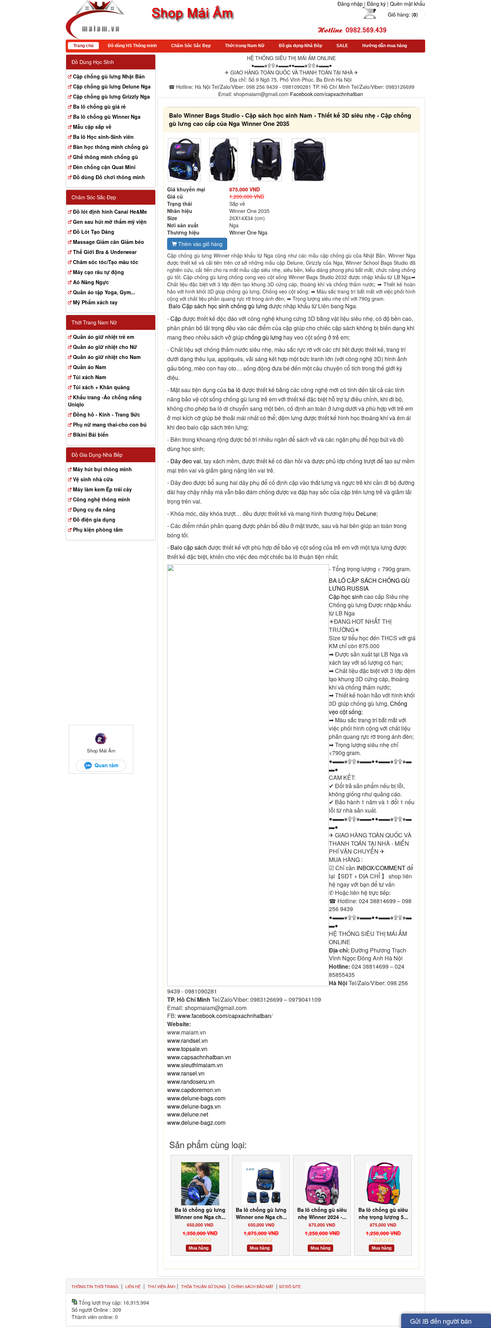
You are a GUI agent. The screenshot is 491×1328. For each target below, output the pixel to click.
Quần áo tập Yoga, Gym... (104, 292)
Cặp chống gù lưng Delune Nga (112, 86)
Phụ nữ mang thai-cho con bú (110, 424)
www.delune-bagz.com (196, 1122)
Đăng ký (376, 3)
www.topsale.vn (187, 1049)
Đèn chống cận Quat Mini (104, 166)
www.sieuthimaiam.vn (195, 1065)
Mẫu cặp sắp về (92, 126)
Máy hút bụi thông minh (102, 469)
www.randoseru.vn (191, 1081)
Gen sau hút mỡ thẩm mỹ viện (110, 221)
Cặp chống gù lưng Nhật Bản (109, 76)
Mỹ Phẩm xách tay (95, 302)
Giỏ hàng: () (403, 14)
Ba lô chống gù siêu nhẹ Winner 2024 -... (322, 1213)
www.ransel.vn (186, 1073)
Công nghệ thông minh (101, 499)
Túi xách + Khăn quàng (101, 387)
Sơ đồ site (290, 1286)
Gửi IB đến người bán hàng (441, 1322)
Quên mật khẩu (407, 3)
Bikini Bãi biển (91, 434)
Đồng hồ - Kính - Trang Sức (106, 414)
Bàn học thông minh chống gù (110, 146)
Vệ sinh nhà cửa (93, 479)
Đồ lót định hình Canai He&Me (110, 211)
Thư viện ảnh (161, 1286)
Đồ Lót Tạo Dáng (93, 231)
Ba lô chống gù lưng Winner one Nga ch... (200, 1213)
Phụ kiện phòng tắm (98, 529)
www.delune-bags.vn (194, 1106)
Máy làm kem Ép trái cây (102, 489)
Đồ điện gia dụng (94, 519)
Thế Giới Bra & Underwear (105, 251)
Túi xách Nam (89, 377)
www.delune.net (187, 1114)
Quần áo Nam (89, 366)
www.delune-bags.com (196, 1098)
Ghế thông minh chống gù (105, 156)
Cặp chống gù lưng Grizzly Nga (111, 96)
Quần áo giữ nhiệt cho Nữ (105, 346)
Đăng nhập (350, 3)
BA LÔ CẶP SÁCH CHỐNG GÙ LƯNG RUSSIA (369, 584)
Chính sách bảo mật (253, 1286)
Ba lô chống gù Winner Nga (107, 116)
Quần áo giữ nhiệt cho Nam (107, 356)
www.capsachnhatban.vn (199, 1057)
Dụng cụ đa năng (94, 509)
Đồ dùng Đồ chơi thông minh (109, 177)
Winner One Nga (248, 232)
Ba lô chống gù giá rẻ (99, 106)
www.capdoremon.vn (194, 1090)
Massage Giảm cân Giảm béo (108, 241)
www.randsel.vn (187, 1040)
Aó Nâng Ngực (91, 282)
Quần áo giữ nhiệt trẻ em (103, 336)
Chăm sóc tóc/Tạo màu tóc (105, 261)
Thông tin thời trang (95, 1286)
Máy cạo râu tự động (98, 272)
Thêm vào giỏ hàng (199, 243)
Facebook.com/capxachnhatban (326, 93)
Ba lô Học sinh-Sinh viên (103, 136)
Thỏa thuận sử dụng (204, 1286)
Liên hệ (133, 1286)
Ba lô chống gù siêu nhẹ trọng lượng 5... (383, 1213)
